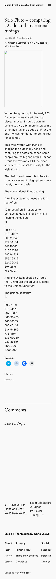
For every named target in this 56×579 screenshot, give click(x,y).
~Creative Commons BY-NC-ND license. (27, 42)
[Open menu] (49, 5)
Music (19, 46)
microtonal (10, 46)
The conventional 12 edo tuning (24, 191)
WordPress (25, 572)
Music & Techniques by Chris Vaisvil (24, 5)
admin (29, 38)
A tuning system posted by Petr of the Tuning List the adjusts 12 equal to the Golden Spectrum (27, 281)
